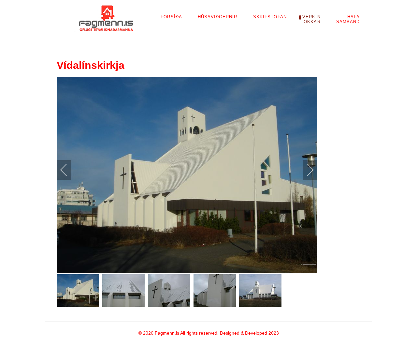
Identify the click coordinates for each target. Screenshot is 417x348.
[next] (306, 170)
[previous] (68, 170)
